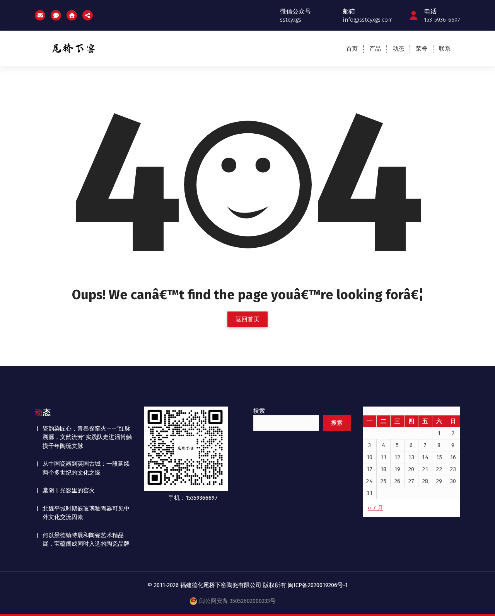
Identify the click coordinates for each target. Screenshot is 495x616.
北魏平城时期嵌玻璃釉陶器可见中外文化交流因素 (86, 513)
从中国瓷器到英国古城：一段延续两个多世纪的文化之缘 (86, 468)
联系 (445, 48)
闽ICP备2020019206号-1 (318, 585)
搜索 (259, 410)
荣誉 (421, 48)
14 (425, 457)
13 (411, 457)
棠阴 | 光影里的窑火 (69, 490)
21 (425, 469)
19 (397, 469)
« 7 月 (375, 507)
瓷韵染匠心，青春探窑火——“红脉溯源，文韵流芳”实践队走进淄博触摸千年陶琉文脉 (87, 437)
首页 (352, 48)
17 (370, 469)
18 (384, 469)
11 (383, 457)
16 (453, 457)
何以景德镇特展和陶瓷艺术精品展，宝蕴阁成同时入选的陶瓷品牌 (86, 540)
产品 (375, 48)
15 (439, 457)
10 (370, 457)
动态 (398, 48)
